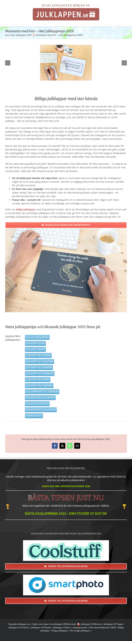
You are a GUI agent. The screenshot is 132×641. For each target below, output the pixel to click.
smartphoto (34, 415)
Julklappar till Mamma (91, 624)
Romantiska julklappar (41, 409)
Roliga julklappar (37, 403)
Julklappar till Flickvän (18, 627)
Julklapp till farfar (38, 355)
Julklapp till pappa (38, 379)
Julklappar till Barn (62, 627)
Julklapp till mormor (40, 373)
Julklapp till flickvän (39, 361)
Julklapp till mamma (39, 367)
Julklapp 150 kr (35, 343)
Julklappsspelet (80, 627)
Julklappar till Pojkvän (41, 627)
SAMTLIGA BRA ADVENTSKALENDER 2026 (66, 486)
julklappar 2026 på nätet (64, 624)
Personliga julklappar (40, 397)
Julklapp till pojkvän (39, 385)
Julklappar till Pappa (113, 624)
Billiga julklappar (37, 337)
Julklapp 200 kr (35, 349)
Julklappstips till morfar (42, 391)
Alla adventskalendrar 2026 (102, 627)
